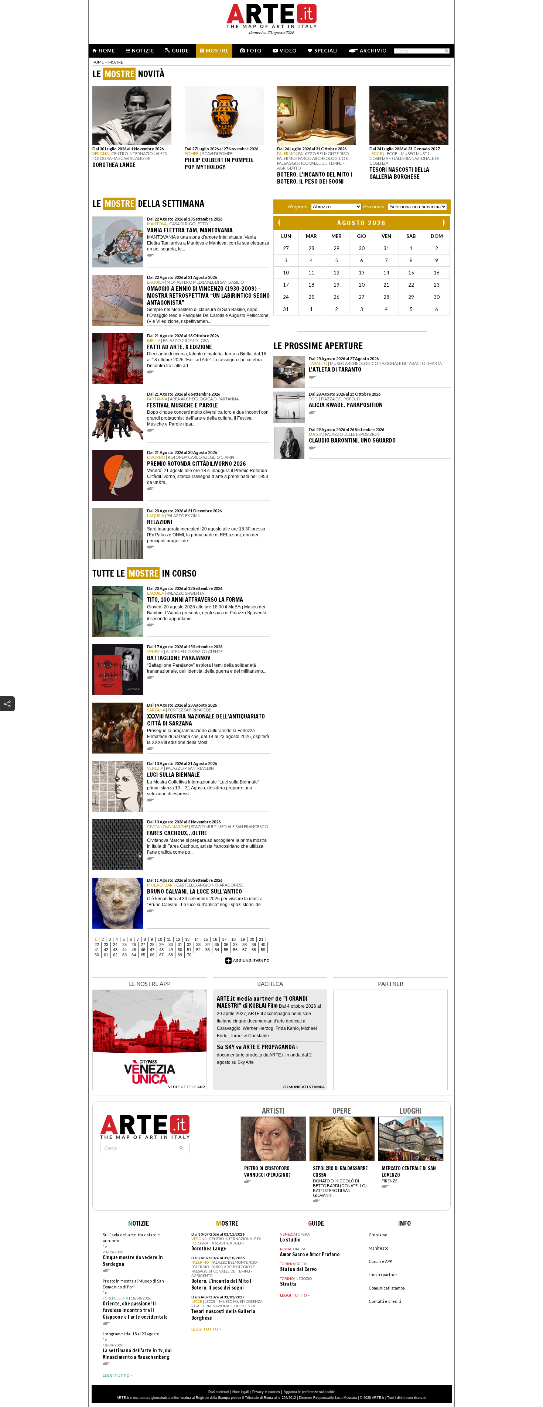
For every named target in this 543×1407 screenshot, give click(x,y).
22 (97, 944)
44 (124, 949)
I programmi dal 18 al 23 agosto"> (137, 1345)
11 (169, 939)
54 (217, 949)
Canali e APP (380, 1261)
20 (252, 939)
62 (115, 955)
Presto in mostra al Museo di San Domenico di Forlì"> (135, 1299)
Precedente (279, 222)
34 (207, 944)
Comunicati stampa (387, 1287)
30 (170, 944)
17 (224, 939)
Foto (254, 51)
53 (207, 949)
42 (106, 949)
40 (263, 944)
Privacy (258, 1392)
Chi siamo (378, 1234)
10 (160, 939)
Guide (180, 51)
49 (170, 949)
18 (233, 939)
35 (217, 944)
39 (254, 944)
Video (288, 51)
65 (143, 955)
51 (189, 949)
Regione (298, 206)
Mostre (217, 51)
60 (97, 955)
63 (124, 955)
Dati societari (218, 1392)
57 (244, 949)
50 (180, 949)
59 (263, 949)
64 (134, 955)
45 (134, 949)
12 (178, 939)
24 (115, 944)
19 (242, 939)
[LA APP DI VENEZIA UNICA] (149, 1088)
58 (254, 949)
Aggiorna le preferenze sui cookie (309, 1392)
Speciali (326, 51)
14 (196, 939)
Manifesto (378, 1248)
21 (261, 939)
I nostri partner (383, 1274)
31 (180, 944)
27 (143, 944)
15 (206, 939)
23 (106, 944)
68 (170, 955)
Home (107, 51)
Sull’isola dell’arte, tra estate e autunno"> (133, 1249)
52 (198, 949)
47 (152, 949)
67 (161, 955)
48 (161, 949)
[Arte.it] (271, 14)
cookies (274, 1392)
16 (215, 939)
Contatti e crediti (385, 1301)
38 (244, 944)
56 (235, 949)
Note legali (240, 1392)
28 (152, 944)
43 (115, 949)
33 (198, 944)
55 (226, 949)
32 (189, 944)
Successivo (443, 222)
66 (152, 955)
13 (187, 939)
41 (97, 949)
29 (161, 944)
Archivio (373, 51)
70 (189, 955)
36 (226, 944)
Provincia (374, 206)
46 (143, 949)
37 (235, 944)
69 (180, 955)
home (98, 62)
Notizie (143, 51)
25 (124, 944)
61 (106, 955)
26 (134, 944)
